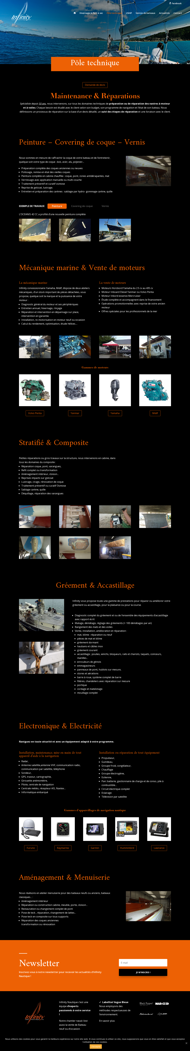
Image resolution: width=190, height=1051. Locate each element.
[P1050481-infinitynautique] (35, 558)
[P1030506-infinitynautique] (35, 527)
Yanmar (75, 413)
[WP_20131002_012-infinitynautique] (115, 357)
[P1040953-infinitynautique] (75, 357)
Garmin (95, 848)
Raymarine (63, 848)
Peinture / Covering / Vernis (46, 119)
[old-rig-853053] (41, 672)
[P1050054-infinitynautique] (75, 558)
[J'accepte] (186, 1043)
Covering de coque (82, 206)
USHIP (129, 13)
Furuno (31, 848)
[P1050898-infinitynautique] (35, 240)
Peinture (57, 206)
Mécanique (79, 119)
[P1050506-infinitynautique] (41, 630)
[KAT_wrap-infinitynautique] (115, 558)
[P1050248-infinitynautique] (115, 527)
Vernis (105, 206)
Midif (155, 413)
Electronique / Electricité (73, 123)
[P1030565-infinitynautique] (75, 527)
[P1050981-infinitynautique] (115, 240)
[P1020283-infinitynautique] (155, 357)
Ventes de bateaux (145, 13)
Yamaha (115, 413)
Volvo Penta (35, 413)
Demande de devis (95, 85)
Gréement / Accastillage (145, 119)
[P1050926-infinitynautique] (75, 240)
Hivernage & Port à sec (91, 13)
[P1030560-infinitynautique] (155, 527)
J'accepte (95, 1046)
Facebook (176, 3)
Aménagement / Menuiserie (117, 123)
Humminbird (127, 848)
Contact (178, 13)
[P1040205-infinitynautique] (148, 185)
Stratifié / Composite (106, 119)
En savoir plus (107, 1020)
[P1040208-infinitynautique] (148, 920)
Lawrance (159, 848)
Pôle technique (114, 13)
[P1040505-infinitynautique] (35, 357)
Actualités (164, 13)
